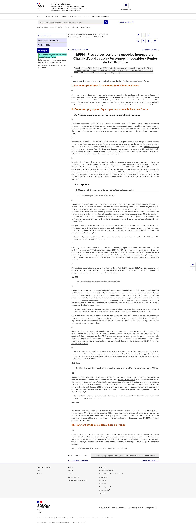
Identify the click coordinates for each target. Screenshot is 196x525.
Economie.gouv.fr (104, 487)
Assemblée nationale (105, 471)
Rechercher (106, 22)
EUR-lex (101, 484)
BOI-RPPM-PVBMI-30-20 (97, 239)
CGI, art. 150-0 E (134, 230)
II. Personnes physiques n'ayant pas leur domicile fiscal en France (52, 61)
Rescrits (86, 16)
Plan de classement (51, 16)
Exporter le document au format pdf (138, 35)
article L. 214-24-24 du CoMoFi (104, 174)
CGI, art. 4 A (99, 100)
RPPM (60, 27)
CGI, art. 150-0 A (114, 230)
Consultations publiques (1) (71, 16)
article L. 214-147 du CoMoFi (99, 176)
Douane (101, 480)
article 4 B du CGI (150, 128)
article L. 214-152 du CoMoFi (128, 176)
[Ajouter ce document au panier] (143, 35)
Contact (39, 474)
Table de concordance (74, 474)
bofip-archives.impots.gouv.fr (76, 480)
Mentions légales (61, 518)
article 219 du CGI (137, 354)
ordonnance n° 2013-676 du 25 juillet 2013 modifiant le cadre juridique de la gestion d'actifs (115, 150)
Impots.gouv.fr (103, 490)
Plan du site (72, 518)
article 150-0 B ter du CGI (148, 237)
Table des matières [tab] (44, 36)
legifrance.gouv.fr (134, 508)
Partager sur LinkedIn (149, 41)
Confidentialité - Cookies (86, 518)
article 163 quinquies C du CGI (120, 377)
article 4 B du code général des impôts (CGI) (116, 97)
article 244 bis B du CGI (146, 204)
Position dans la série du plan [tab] (48, 40)
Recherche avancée (126, 22)
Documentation (72, 477)
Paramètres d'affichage (106, 518)
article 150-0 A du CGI (148, 102)
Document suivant (149, 49)
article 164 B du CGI (121, 204)
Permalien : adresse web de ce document (149, 35)
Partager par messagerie (155, 41)
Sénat (101, 493)
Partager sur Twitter (143, 41)
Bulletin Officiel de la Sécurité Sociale (110, 474)
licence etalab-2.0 (78, 522)
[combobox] (71, 22)
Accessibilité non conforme (45, 518)
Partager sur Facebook (138, 41)
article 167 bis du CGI (82, 434)
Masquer (44, 50)
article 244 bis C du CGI (93, 123)
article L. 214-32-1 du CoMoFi (131, 174)
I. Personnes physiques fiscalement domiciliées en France (53, 55)
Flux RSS (70, 471)
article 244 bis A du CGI (128, 268)
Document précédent (79, 49)
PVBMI (67, 27)
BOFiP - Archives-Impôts (100, 16)
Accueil (39, 16)
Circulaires (102, 477)
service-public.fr (118, 508)
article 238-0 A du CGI (115, 250)
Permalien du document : (78, 455)
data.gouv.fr (150, 508)
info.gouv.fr (103, 508)
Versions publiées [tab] (44, 45)
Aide (38, 471)
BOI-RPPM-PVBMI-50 (120, 448)
